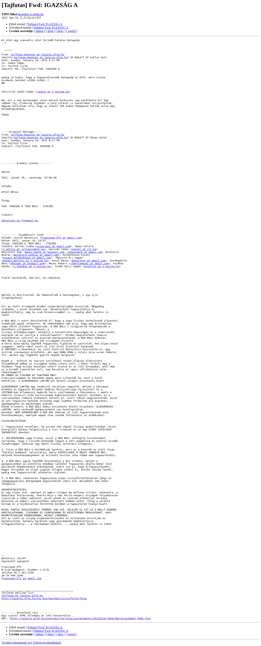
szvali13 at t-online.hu (101, 266)
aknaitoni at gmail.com (88, 260)
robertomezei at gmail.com (89, 263)
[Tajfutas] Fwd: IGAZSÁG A (44, 24)
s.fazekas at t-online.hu (32, 266)
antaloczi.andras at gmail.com (36, 254)
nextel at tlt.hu (84, 249)
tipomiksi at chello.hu (31, 14)
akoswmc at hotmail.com (27, 263)
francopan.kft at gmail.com (61, 237)
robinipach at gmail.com (84, 252)
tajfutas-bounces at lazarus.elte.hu (37, 54)
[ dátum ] (39, 31)
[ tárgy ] (60, 31)
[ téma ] (50, 31)
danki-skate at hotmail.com (44, 252)
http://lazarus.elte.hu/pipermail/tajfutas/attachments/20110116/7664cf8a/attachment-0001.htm (80, 618)
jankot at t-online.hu (53, 91)
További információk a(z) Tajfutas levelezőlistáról (31, 642)
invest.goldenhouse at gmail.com (26, 257)
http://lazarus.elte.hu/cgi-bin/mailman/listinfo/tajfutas (44, 598)
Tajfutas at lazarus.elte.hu (22, 595)
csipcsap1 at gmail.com (53, 246)
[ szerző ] (71, 31)
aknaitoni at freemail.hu (20, 220)
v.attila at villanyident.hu (23, 249)
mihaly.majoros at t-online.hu (25, 260)
